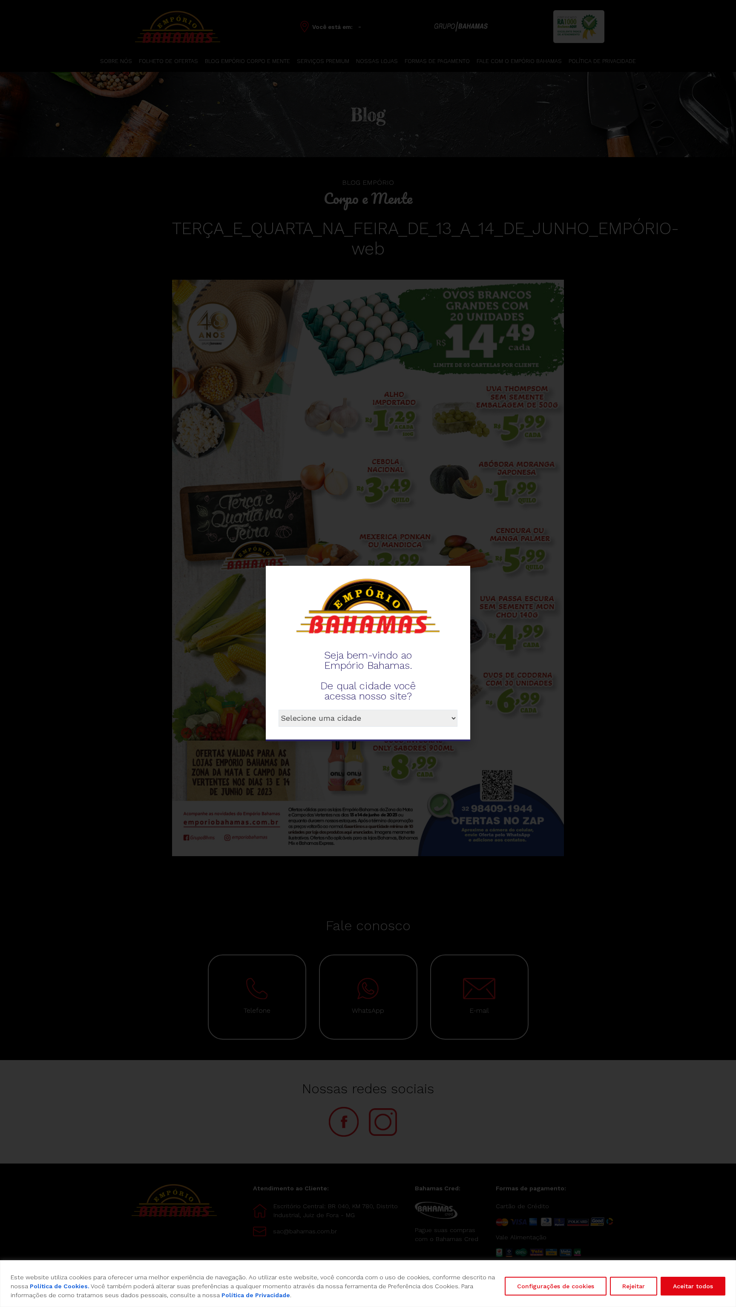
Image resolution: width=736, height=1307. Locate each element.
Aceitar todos (693, 1286)
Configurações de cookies (555, 1286)
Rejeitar (633, 1286)
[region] (368, 1283)
